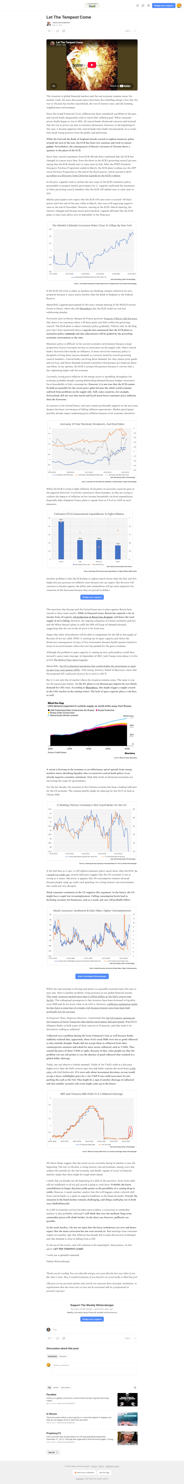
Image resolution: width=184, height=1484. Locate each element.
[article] (92, 1400)
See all (51, 1452)
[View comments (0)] (57, 30)
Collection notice (112, 1466)
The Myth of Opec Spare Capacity (71, 660)
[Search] (137, 5)
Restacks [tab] (63, 1356)
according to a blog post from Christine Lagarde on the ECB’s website (83, 175)
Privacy (94, 1466)
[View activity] (148, 5)
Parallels (51, 1394)
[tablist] (57, 1356)
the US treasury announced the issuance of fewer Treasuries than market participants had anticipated (90, 1020)
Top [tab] (49, 1387)
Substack (79, 1479)
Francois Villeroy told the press (120, 318)
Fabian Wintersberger (61, 23)
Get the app (104, 1472)
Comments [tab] (52, 1356)
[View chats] (143, 5)
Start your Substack (85, 1472)
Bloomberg (86, 308)
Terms (101, 1466)
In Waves (51, 1413)
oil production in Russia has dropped (93, 617)
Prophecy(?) (53, 1433)
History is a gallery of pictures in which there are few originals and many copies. (77, 1399)
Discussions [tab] (65, 1387)
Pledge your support (163, 5)
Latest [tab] (55, 1387)
